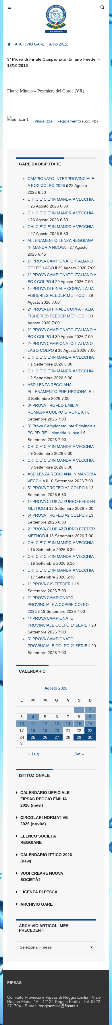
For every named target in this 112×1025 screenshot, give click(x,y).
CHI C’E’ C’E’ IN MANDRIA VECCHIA (60, 199)
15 (79, 723)
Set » (79, 754)
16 (90, 723)
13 (57, 723)
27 (57, 737)
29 (79, 737)
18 (33, 730)
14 (68, 723)
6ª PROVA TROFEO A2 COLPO (56, 515)
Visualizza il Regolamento (57, 121)
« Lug (33, 754)
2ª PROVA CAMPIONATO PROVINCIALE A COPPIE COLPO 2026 (58, 604)
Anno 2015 (58, 44)
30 (90, 737)
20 (57, 730)
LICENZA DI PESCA (38, 892)
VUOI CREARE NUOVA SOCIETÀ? (41, 876)
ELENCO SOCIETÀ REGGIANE (38, 839)
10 (22, 723)
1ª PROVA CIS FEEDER (49, 584)
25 (33, 737)
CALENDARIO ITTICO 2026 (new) (46, 857)
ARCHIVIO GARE (30, 44)
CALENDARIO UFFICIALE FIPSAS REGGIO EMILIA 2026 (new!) (44, 798)
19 (45, 730)
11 (33, 723)
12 (45, 723)
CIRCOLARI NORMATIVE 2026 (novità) (44, 820)
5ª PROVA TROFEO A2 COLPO (56, 487)
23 (90, 730)
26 (45, 737)
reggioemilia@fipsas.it (58, 1006)
